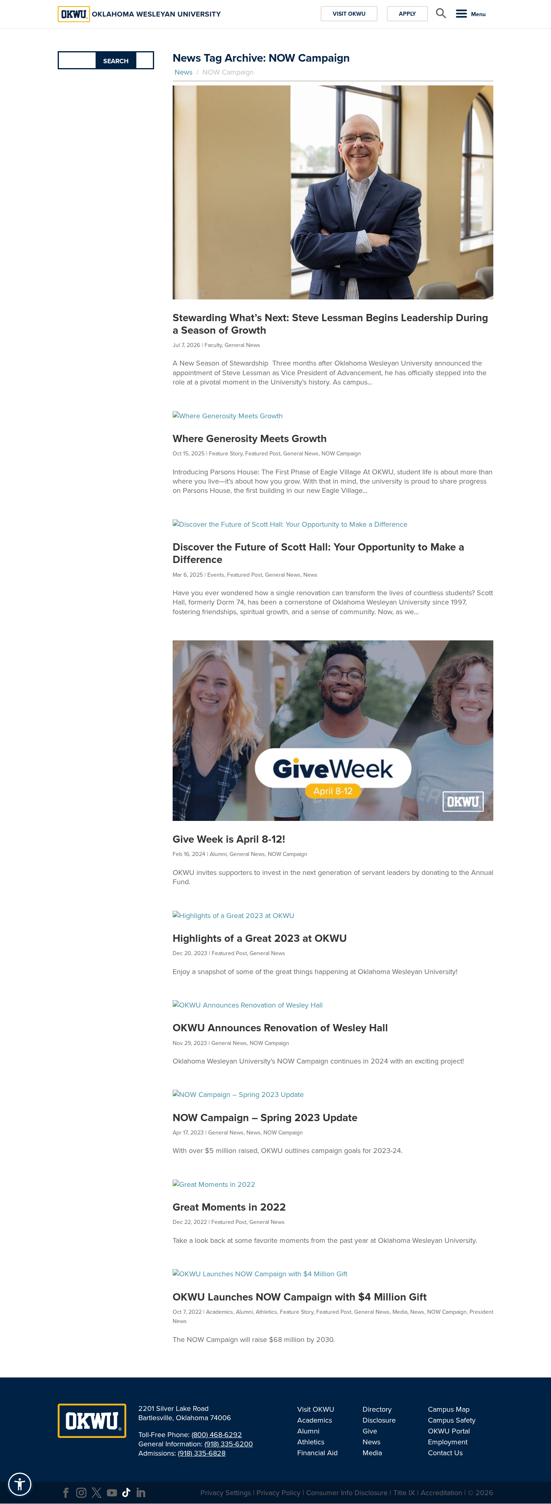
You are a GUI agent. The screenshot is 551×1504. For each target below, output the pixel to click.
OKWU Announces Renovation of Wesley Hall (280, 1027)
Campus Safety (452, 1420)
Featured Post (262, 453)
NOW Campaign (341, 453)
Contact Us (445, 1453)
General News (242, 345)
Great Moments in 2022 (229, 1207)
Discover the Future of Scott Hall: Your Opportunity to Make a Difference (318, 553)
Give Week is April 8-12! (229, 839)
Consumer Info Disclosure (347, 1492)
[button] (19, 1484)
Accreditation (441, 1492)
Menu (478, 14)
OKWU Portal (449, 1431)
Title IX (404, 1492)
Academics (219, 1312)
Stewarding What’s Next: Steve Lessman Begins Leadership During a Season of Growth (330, 324)
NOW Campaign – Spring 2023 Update (265, 1117)
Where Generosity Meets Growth (250, 438)
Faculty (213, 345)
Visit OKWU (349, 14)
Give (370, 1431)
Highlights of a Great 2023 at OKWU (260, 938)
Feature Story (225, 453)
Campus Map (449, 1409)
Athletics (266, 1312)
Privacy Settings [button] (225, 1492)
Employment (448, 1442)
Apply (407, 14)
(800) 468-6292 (217, 1434)
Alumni (218, 854)
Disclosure (379, 1420)
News (183, 72)
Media (399, 1312)
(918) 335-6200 (229, 1444)
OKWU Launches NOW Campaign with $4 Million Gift (300, 1297)
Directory (377, 1409)
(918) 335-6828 (201, 1453)
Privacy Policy (279, 1492)
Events (215, 575)
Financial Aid (317, 1453)
